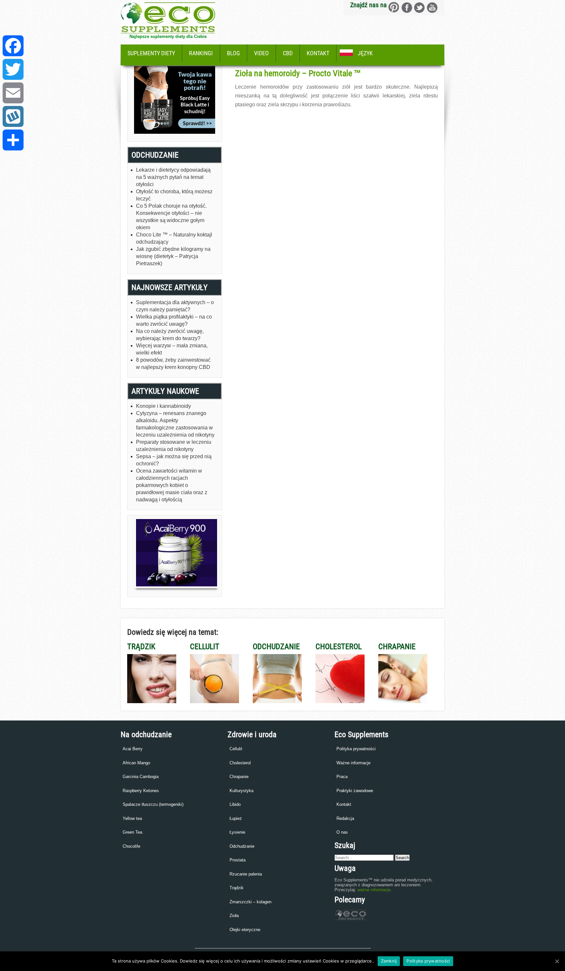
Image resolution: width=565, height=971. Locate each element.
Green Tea (132, 832)
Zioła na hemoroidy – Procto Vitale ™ (297, 73)
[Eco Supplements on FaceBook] (394, 7)
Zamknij (389, 960)
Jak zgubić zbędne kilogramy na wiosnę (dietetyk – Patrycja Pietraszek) (173, 256)
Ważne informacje (353, 762)
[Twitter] (13, 69)
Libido (235, 804)
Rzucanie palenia (246, 874)
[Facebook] (13, 46)
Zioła (234, 915)
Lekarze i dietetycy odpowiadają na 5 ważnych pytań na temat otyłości (173, 177)
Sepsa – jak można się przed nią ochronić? (174, 460)
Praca (342, 776)
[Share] (13, 140)
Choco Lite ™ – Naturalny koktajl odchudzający (174, 238)
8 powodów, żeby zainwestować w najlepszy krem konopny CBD (173, 363)
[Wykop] (13, 116)
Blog (233, 53)
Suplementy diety (151, 53)
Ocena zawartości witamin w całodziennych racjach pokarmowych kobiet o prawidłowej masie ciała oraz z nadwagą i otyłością (171, 485)
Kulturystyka (241, 790)
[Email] (13, 93)
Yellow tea (132, 818)
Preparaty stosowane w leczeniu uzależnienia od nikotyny (173, 445)
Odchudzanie (242, 846)
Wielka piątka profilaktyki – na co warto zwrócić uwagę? (174, 320)
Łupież (236, 818)
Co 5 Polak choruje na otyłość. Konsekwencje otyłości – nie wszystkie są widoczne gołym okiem (171, 216)
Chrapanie (239, 776)
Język (365, 53)
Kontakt (318, 53)
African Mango (136, 762)
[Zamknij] (557, 961)
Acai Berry (133, 748)
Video (261, 53)
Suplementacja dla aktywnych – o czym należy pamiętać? (175, 306)
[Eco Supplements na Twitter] (419, 7)
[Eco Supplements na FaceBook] (406, 7)
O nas (342, 832)
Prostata (238, 860)
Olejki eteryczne (245, 929)
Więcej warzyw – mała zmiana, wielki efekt (172, 349)
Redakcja (345, 818)
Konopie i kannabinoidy (163, 406)
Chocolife (131, 846)
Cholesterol (240, 762)
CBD (288, 53)
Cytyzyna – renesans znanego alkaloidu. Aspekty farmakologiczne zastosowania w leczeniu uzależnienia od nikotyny (175, 424)
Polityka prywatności (356, 748)
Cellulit (236, 748)
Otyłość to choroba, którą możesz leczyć (174, 195)
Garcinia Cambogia (141, 776)
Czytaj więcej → (249, 119)
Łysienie (237, 832)
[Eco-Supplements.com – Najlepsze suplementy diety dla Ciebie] (168, 31)
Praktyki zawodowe (354, 790)
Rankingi (201, 53)
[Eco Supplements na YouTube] (432, 7)
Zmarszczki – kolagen (250, 901)
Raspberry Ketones (141, 790)
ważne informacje (373, 889)
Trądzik (237, 887)
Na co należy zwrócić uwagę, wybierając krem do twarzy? (170, 334)
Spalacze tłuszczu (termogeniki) (153, 804)
